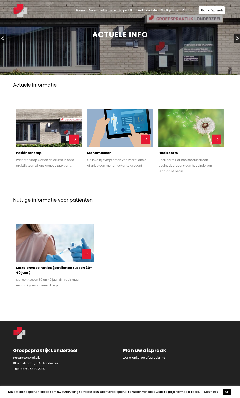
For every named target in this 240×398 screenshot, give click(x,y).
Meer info (211, 392)
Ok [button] (227, 392)
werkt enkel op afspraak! (142, 357)
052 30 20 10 (36, 369)
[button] (3, 38)
